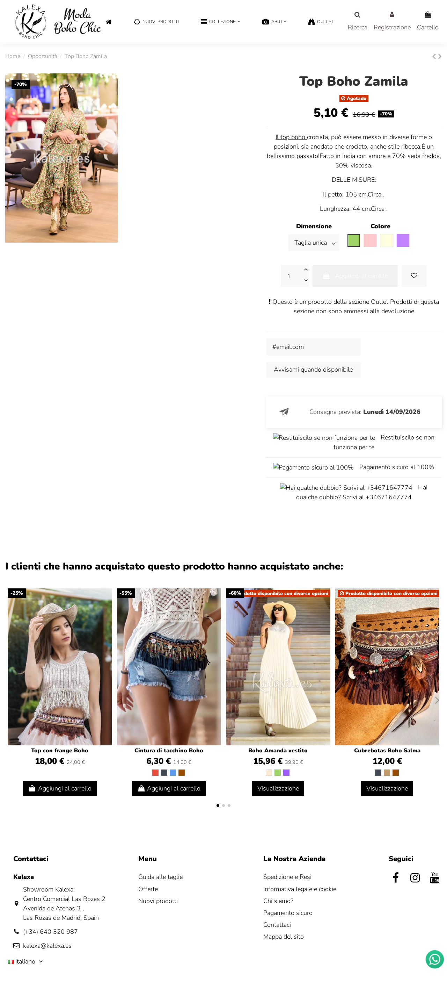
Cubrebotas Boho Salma (387, 750)
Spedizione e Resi (287, 877)
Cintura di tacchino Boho (168, 750)
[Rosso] (155, 772)
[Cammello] (387, 772)
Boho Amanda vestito (278, 750)
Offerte (148, 889)
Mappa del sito (283, 936)
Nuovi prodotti (158, 901)
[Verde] (277, 772)
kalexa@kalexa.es (47, 945)
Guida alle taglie (160, 877)
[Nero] (164, 772)
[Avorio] (269, 772)
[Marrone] (181, 772)
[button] (220, 22)
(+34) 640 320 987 (50, 932)
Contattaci (277, 925)
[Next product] (440, 56)
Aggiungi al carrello (361, 276)
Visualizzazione (278, 788)
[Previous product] (435, 56)
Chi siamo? (278, 901)
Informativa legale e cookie (299, 889)
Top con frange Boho (59, 750)
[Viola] (286, 772)
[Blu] (173, 772)
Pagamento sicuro (288, 913)
